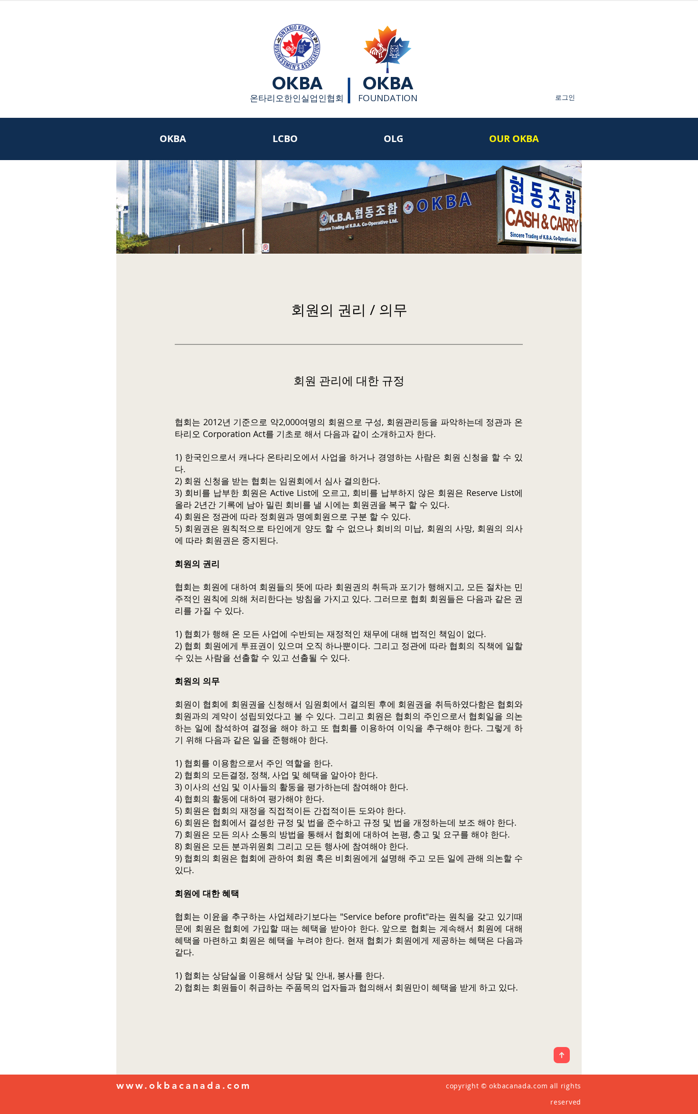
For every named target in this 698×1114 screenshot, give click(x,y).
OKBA (297, 83)
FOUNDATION (387, 98)
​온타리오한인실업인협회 (297, 98)
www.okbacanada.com (183, 1085)
